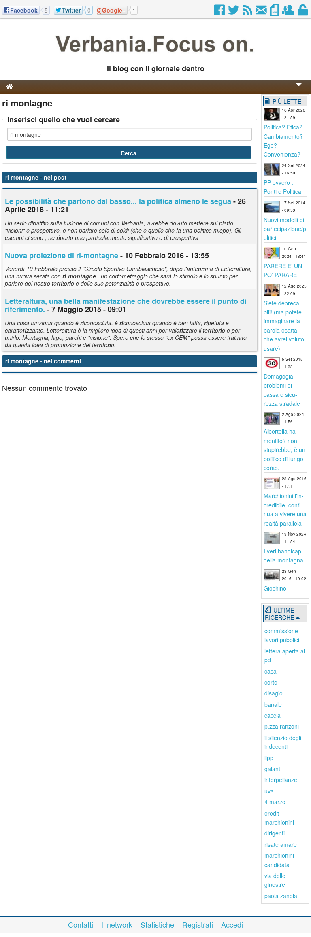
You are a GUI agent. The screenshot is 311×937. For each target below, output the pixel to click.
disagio (273, 693)
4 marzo (274, 802)
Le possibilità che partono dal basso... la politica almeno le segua (118, 201)
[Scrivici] (262, 12)
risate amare (280, 844)
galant (272, 769)
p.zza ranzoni (281, 726)
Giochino (275, 588)
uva (269, 791)
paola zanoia (280, 896)
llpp (268, 758)
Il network (116, 924)
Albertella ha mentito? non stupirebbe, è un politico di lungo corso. (284, 449)
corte (270, 682)
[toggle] (299, 90)
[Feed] (248, 12)
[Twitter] (234, 12)
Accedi (232, 924)
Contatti (80, 924)
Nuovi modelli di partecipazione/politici (285, 229)
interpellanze (280, 780)
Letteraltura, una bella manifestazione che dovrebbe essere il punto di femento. (126, 305)
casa (270, 671)
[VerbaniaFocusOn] (155, 55)
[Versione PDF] (275, 12)
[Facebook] (220, 12)
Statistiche (157, 924)
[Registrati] (289, 12)
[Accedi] (303, 12)
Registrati (197, 924)
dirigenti (274, 833)
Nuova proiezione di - (61, 255)
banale (273, 704)
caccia (272, 715)
